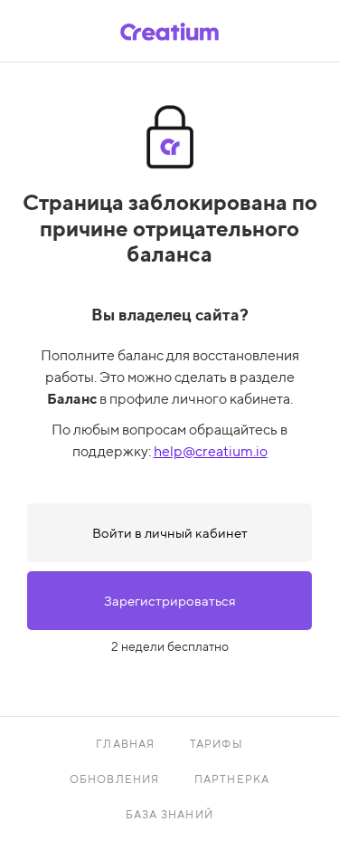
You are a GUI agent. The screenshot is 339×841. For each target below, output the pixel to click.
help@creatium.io (211, 451)
